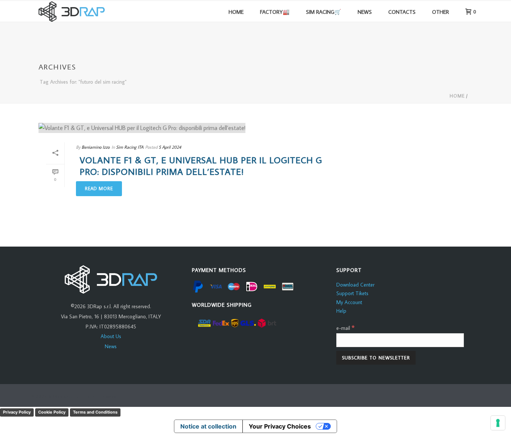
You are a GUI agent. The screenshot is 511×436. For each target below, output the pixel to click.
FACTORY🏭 (275, 11)
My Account (349, 302)
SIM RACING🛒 (323, 11)
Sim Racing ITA (129, 147)
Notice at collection (208, 426)
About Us (111, 336)
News (111, 346)
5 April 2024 (170, 147)
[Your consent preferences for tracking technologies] (498, 423)
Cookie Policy (51, 412)
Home (457, 96)
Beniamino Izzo (96, 147)
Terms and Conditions (95, 412)
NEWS (365, 11)
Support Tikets (352, 293)
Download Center (355, 284)
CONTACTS (402, 11)
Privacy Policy (17, 412)
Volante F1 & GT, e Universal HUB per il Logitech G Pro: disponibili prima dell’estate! (201, 165)
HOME (236, 11)
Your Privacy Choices (280, 426)
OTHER (440, 11)
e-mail (345, 328)
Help (341, 310)
